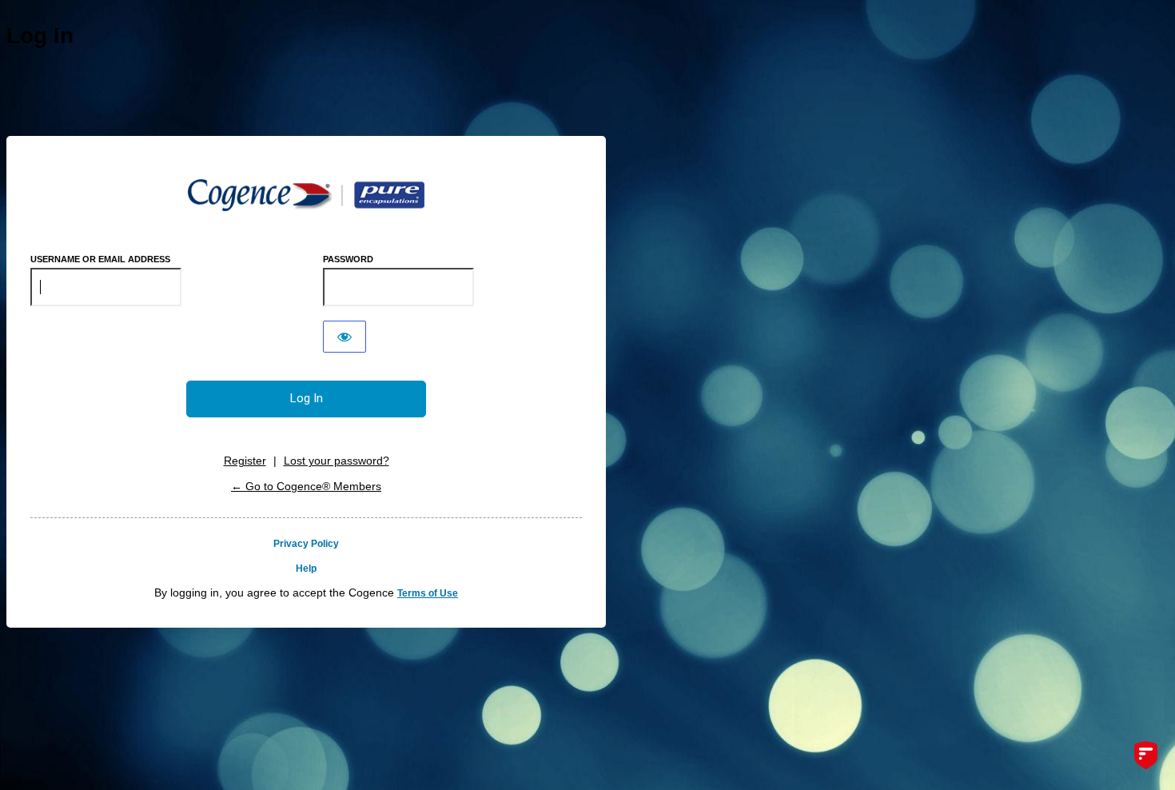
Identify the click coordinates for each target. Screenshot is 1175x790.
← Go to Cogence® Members (306, 486)
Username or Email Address (100, 259)
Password (348, 259)
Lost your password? (336, 460)
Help (306, 568)
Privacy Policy (306, 543)
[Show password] (344, 337)
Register (245, 460)
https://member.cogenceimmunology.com (306, 195)
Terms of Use (427, 593)
